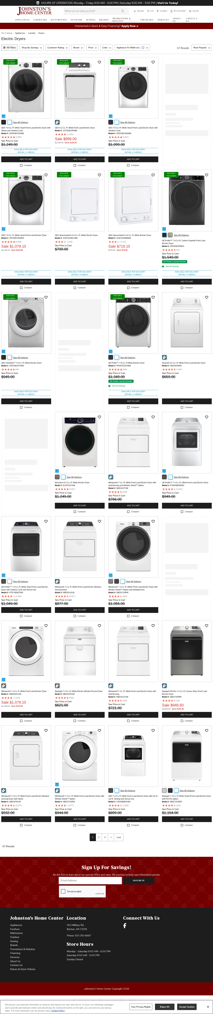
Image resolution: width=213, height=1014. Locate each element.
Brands (104, 19)
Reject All (164, 1007)
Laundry (31, 33)
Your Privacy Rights (141, 1007)
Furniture (40, 19)
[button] (135, 11)
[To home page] (34, 11)
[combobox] (32, 47)
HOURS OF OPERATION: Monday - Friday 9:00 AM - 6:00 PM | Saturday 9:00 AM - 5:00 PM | (109, 3)
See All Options (20, 122)
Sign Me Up (139, 880)
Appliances (22, 19)
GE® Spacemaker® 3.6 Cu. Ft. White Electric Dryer (76, 235)
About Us (177, 20)
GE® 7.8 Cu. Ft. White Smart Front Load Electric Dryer (24, 235)
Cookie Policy (58, 1011)
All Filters (11, 47)
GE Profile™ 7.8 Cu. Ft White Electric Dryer (126, 363)
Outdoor (76, 19)
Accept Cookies (187, 1007)
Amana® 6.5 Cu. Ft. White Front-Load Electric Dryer (184, 363)
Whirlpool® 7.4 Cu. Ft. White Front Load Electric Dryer (24, 691)
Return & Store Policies (22, 969)
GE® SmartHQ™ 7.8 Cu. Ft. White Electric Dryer (21, 363)
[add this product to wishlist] (46, 62)
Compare (28, 165)
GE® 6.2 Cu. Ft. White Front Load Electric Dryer (75, 128)
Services (163, 19)
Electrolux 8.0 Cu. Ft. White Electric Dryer (72, 483)
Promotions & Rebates (122, 20)
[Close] (208, 1006)
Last (119, 837)
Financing (147, 19)
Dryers (41, 33)
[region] (106, 1007)
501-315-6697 (83, 935)
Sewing (91, 19)
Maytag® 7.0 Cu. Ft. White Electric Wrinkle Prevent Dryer (79, 691)
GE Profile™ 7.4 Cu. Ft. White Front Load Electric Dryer (185, 483)
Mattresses (59, 19)
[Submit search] (123, 11)
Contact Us (192, 20)
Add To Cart (26, 159)
